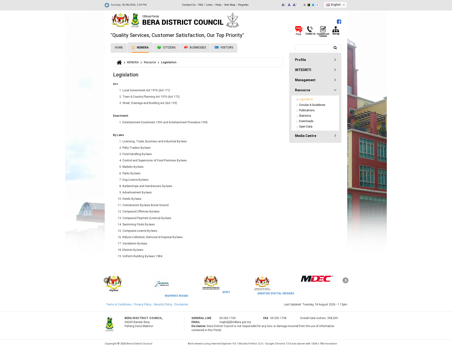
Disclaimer (181, 304)
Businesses (197, 47)
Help (218, 4)
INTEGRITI (303, 70)
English (336, 4)
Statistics (305, 115)
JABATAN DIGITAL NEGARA (275, 293)
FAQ (200, 4)
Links (209, 4)
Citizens (168, 47)
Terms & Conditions (119, 304)
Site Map (229, 4)
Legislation (306, 99)
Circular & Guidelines (312, 105)
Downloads (306, 121)
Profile (300, 60)
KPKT (226, 292)
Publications (307, 110)
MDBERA (142, 47)
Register (243, 4)
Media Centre (305, 136)
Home (119, 47)
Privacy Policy (142, 304)
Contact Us (189, 4)
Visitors (226, 47)
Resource (150, 62)
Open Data (305, 126)
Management (305, 80)
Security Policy (163, 304)
